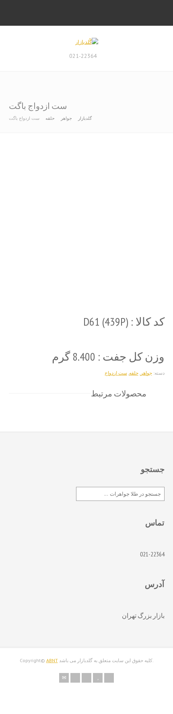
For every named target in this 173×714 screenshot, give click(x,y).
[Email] (64, 678)
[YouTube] (98, 678)
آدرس (155, 584)
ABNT (52, 660)
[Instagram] (86, 678)
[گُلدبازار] (86, 42)
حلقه (50, 118)
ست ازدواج (116, 373)
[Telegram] (109, 678)
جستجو (153, 469)
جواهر (66, 118)
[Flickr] (75, 678)
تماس (155, 522)
